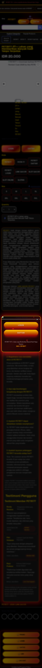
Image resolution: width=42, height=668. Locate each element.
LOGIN (21, 325)
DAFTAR (21, 333)
